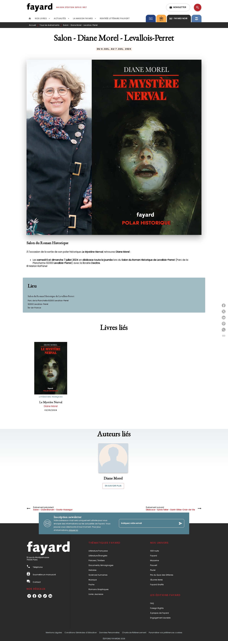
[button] (178, 7)
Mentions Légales (54, 632)
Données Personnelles (109, 632)
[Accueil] (40, 7)
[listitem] (29, 596)
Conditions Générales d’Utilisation (81, 632)
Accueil (32, 25)
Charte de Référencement (134, 632)
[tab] (30, 18)
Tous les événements (49, 25)
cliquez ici (73, 530)
